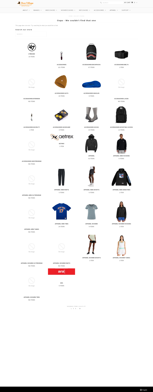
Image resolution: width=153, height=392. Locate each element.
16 (80, 308)
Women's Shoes (67, 10)
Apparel (113, 10)
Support (125, 10)
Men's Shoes (50, 10)
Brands (37, 10)
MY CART (129, 2)
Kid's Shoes (83, 10)
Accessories (99, 10)
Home (71, 16)
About (25, 10)
